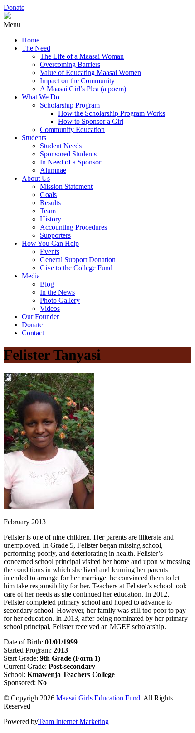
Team (48, 211)
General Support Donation (78, 259)
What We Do (40, 97)
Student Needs (61, 146)
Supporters (55, 235)
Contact (33, 333)
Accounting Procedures (73, 227)
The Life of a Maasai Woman (82, 56)
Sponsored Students (68, 154)
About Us (36, 178)
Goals (48, 194)
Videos (50, 308)
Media (31, 276)
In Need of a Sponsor (70, 162)
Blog (47, 284)
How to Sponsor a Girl (90, 121)
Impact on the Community (77, 81)
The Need (36, 48)
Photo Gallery (60, 300)
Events (49, 251)
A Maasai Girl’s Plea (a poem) (83, 89)
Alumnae (53, 170)
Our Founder (40, 316)
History (50, 219)
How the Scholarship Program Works (111, 113)
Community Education (72, 129)
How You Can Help (50, 243)
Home (30, 40)
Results (50, 203)
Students (34, 137)
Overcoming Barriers (70, 64)
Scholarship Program (70, 105)
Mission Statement (66, 186)
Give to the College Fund (76, 268)
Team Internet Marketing (73, 721)
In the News (57, 292)
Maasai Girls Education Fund (98, 698)
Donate (14, 7)
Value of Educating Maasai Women (90, 72)
